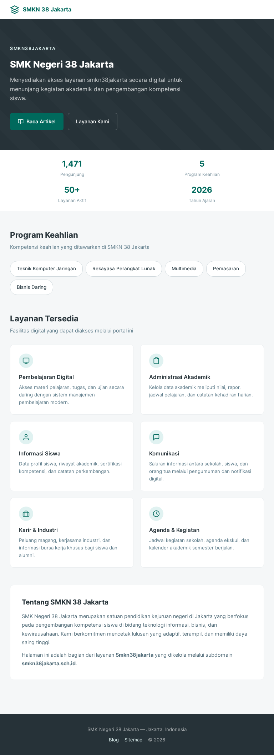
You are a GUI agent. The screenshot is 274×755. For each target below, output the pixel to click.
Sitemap (133, 739)
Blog (114, 739)
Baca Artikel (41, 121)
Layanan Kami (92, 121)
